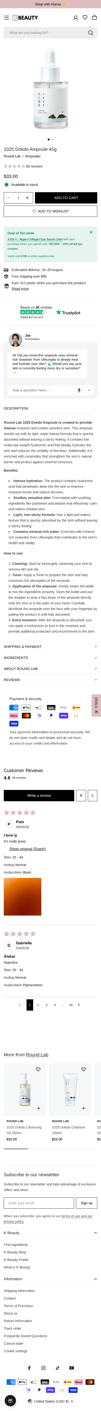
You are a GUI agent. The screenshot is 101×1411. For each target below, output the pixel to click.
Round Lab (12, 156)
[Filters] (81, 795)
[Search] (90, 33)
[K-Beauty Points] (10, 1400)
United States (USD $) (51, 1401)
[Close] (91, 232)
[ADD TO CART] (38, 1108)
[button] (15, 166)
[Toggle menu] (6, 17)
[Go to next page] (80, 1005)
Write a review (39, 795)
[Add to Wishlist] (38, 1069)
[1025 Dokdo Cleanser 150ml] (70, 1089)
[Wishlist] (85, 17)
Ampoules (33, 156)
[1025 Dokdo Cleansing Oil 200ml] (25, 1089)
